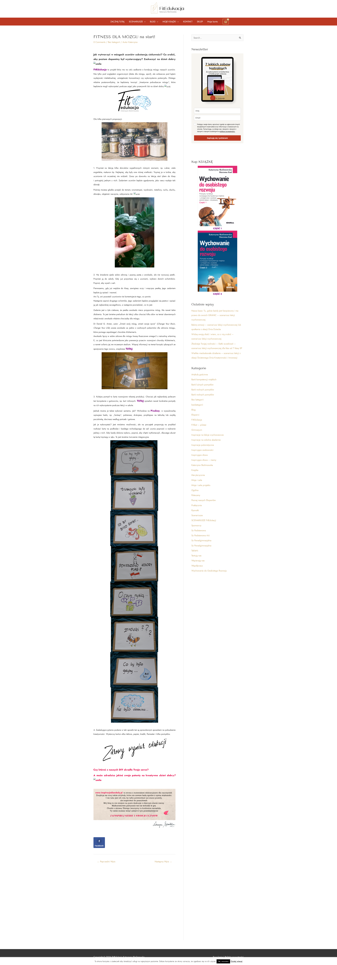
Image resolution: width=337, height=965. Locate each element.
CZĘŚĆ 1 (217, 228)
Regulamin (218, 957)
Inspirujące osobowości (202, 450)
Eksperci (195, 414)
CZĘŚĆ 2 (217, 293)
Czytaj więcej (236, 961)
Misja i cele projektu (200, 485)
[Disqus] (134, 902)
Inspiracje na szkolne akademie (206, 439)
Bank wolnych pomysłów (202, 389)
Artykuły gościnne (199, 374)
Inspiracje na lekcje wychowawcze (207, 434)
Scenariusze (197, 515)
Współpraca (197, 565)
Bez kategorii (114, 42)
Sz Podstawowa (198, 530)
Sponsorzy (196, 525)
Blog (193, 409)
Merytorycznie (198, 475)
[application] (144, 22)
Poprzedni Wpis (106, 861)
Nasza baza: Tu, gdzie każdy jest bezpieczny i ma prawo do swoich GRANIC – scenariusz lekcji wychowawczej (214, 315)
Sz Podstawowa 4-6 (200, 535)
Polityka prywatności (234, 957)
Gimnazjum (196, 429)
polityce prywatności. (227, 131)
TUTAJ (129, 349)
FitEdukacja (100, 69)
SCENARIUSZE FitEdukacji (203, 520)
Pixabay (155, 410)
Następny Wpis (163, 861)
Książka (194, 470)
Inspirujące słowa (199, 455)
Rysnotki (195, 510)
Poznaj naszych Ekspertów (203, 500)
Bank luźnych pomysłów (202, 384)
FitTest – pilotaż (198, 424)
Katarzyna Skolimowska (202, 465)
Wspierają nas (198, 560)
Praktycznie (196, 505)
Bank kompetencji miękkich (203, 379)
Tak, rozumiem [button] (223, 961)
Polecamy (195, 495)
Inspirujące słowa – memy (203, 460)
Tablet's (194, 550)
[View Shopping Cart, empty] (226, 21)
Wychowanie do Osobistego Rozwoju (209, 570)
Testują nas (196, 555)
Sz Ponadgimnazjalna (201, 540)
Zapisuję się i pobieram (217, 138)
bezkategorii (197, 404)
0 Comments (99, 42)
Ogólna (194, 490)
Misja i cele (196, 480)
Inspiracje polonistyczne (202, 445)
